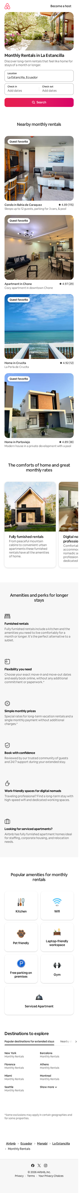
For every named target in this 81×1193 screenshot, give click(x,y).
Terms (31, 1176)
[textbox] (22, 90)
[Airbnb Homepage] (7, 6)
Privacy (19, 1176)
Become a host (60, 6)
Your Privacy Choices (50, 1176)
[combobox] (39, 77)
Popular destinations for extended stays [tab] (29, 1041)
